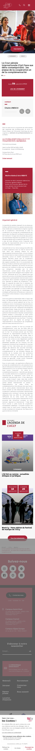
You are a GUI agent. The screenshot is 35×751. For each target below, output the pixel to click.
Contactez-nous (18, 595)
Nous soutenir (23, 692)
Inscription (17, 49)
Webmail (6, 681)
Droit (23, 56)
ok (30, 651)
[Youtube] (13, 575)
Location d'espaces (6, 699)
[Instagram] (4, 568)
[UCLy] (7, 5)
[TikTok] (13, 568)
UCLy (4, 75)
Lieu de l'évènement (17, 89)
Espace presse (5, 692)
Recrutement (22, 681)
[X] (21, 575)
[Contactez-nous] (20, 5)
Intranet (6, 685)
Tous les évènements (17, 538)
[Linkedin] (21, 568)
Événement (13, 56)
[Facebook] (4, 575)
